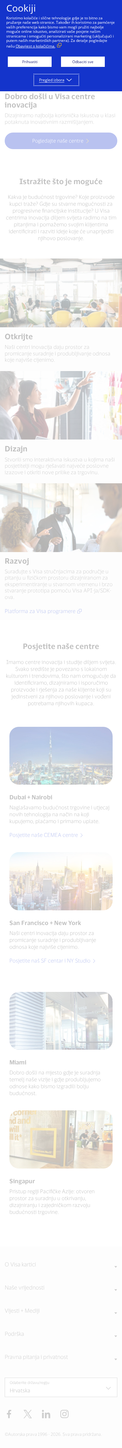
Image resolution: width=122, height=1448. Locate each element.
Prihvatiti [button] (30, 61)
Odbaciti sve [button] (83, 61)
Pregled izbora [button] (51, 80)
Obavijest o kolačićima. (35, 46)
